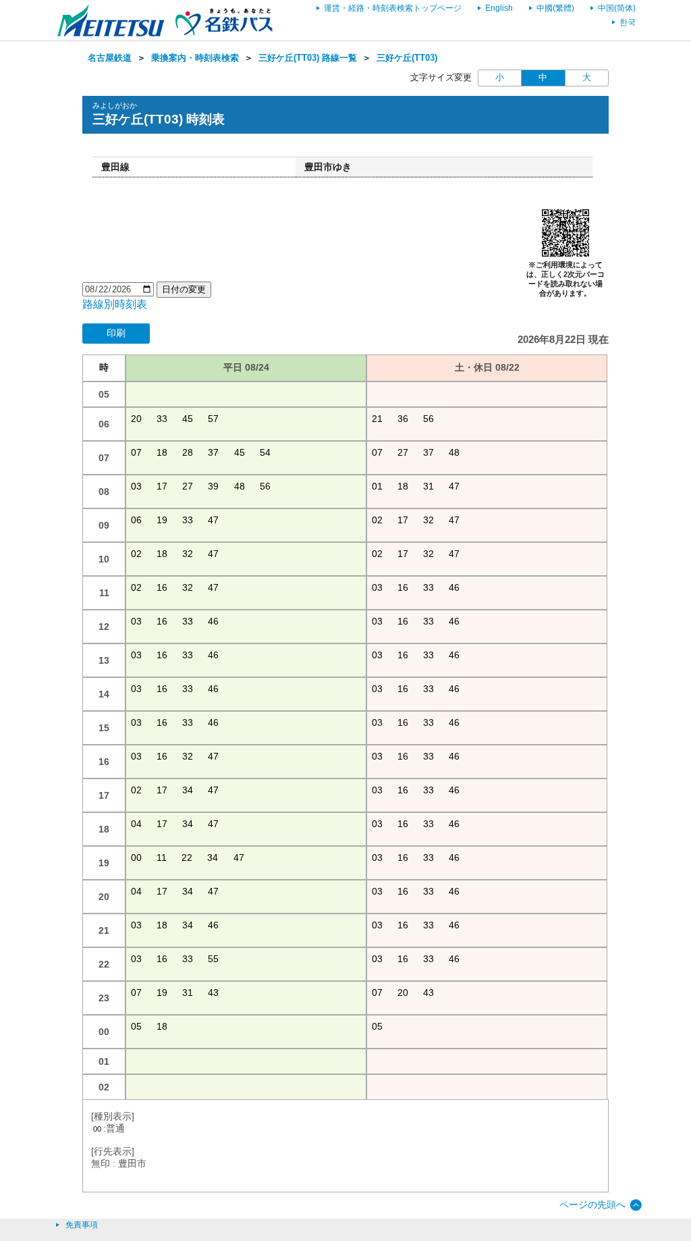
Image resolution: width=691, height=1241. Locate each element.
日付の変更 (184, 289)
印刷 (116, 332)
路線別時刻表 (114, 304)
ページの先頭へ (592, 1204)
